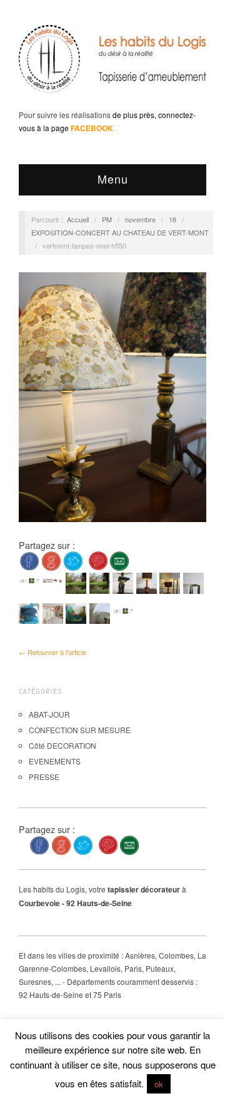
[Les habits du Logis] (112, 63)
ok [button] (158, 1084)
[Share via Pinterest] (98, 560)
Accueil (78, 219)
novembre (140, 219)
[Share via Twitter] (73, 560)
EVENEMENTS (55, 761)
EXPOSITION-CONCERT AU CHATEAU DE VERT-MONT (120, 232)
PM (107, 219)
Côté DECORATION (62, 745)
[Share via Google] (51, 560)
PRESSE (44, 776)
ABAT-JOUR (49, 714)
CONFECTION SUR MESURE (80, 729)
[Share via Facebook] (29, 560)
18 (172, 219)
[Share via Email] (119, 560)
